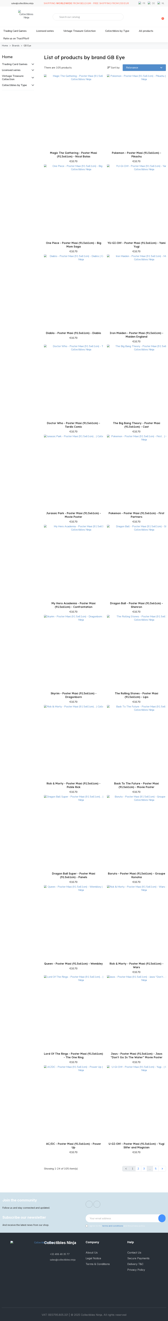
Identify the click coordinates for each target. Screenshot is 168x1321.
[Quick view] (98, 94)
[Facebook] (89, 1204)
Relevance (144, 68)
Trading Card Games (15, 31)
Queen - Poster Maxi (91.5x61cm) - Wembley (73, 963)
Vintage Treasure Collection (79, 31)
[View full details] (98, 81)
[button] (70, 161)
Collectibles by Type (117, 31)
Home (7, 56)
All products (146, 31)
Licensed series (45, 31)
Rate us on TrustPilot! (16, 38)
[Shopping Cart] (161, 17)
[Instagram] (97, 1204)
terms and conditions (112, 1226)
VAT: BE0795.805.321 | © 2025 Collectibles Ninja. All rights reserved (84, 1314)
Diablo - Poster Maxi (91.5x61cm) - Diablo (73, 333)
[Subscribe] (162, 1218)
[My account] (150, 17)
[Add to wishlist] (98, 87)
